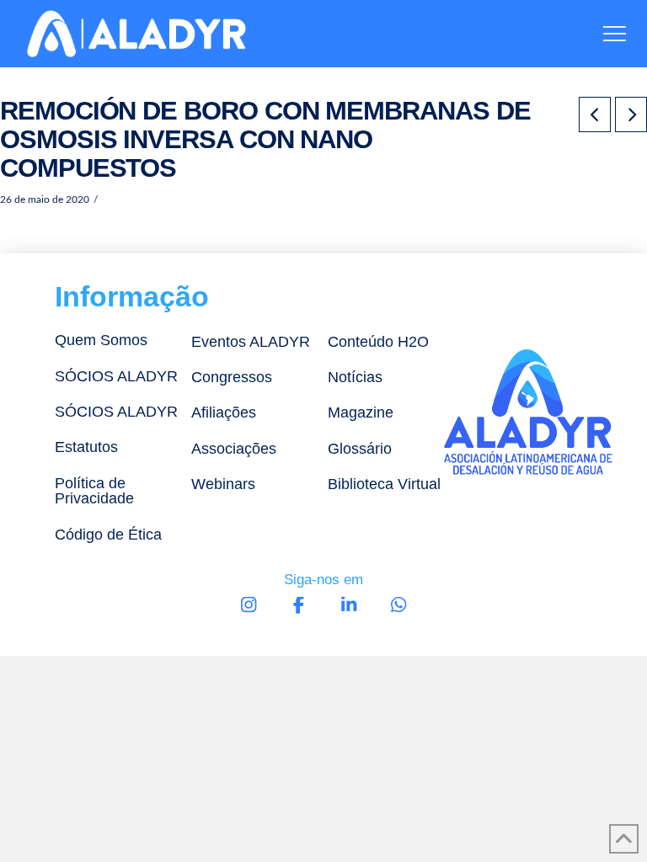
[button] (614, 34)
